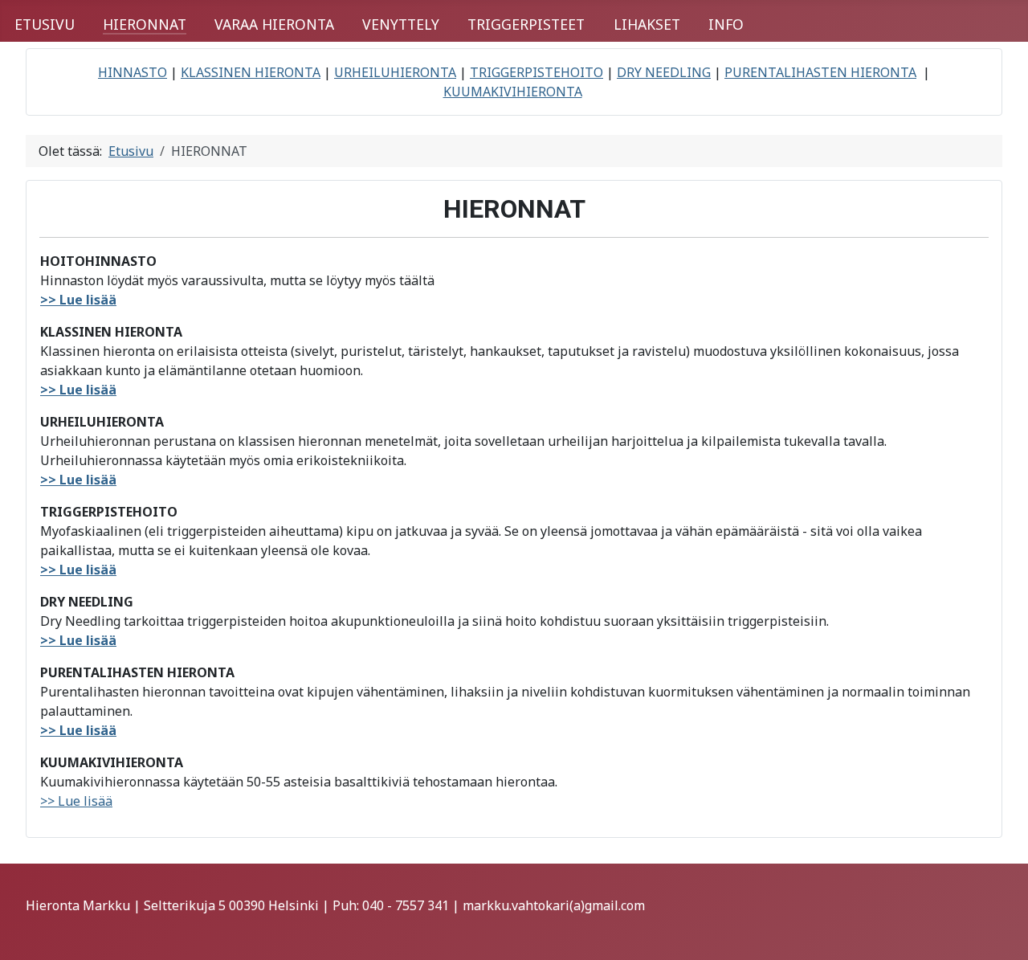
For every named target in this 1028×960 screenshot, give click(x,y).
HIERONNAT (144, 24)
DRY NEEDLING (664, 72)
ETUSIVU (44, 24)
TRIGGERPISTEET (526, 24)
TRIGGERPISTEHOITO (536, 72)
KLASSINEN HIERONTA (250, 72)
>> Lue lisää (78, 299)
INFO (726, 24)
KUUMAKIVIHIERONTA (512, 91)
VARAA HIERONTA (274, 24)
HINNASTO (132, 72)
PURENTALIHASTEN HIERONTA (820, 72)
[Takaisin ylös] (1000, 930)
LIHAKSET (647, 24)
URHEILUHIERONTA (395, 72)
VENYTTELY (400, 24)
